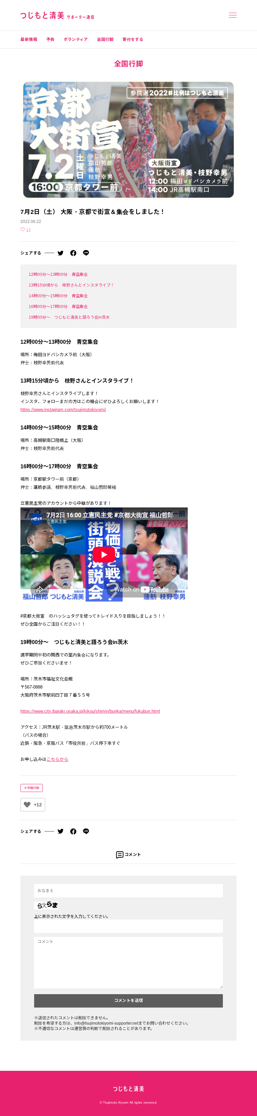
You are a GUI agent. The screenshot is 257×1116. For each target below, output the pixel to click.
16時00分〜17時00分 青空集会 (60, 306)
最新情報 (28, 39)
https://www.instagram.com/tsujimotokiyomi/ (63, 409)
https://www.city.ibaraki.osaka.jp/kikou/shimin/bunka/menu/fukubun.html (90, 711)
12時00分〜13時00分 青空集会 (58, 274)
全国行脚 (105, 39)
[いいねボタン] (27, 805)
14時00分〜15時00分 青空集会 (58, 296)
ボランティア (76, 39)
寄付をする (132, 39)
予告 (50, 39)
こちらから (57, 759)
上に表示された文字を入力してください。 (72, 916)
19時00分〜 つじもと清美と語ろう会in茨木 (69, 317)
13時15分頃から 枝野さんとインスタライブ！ (71, 285)
